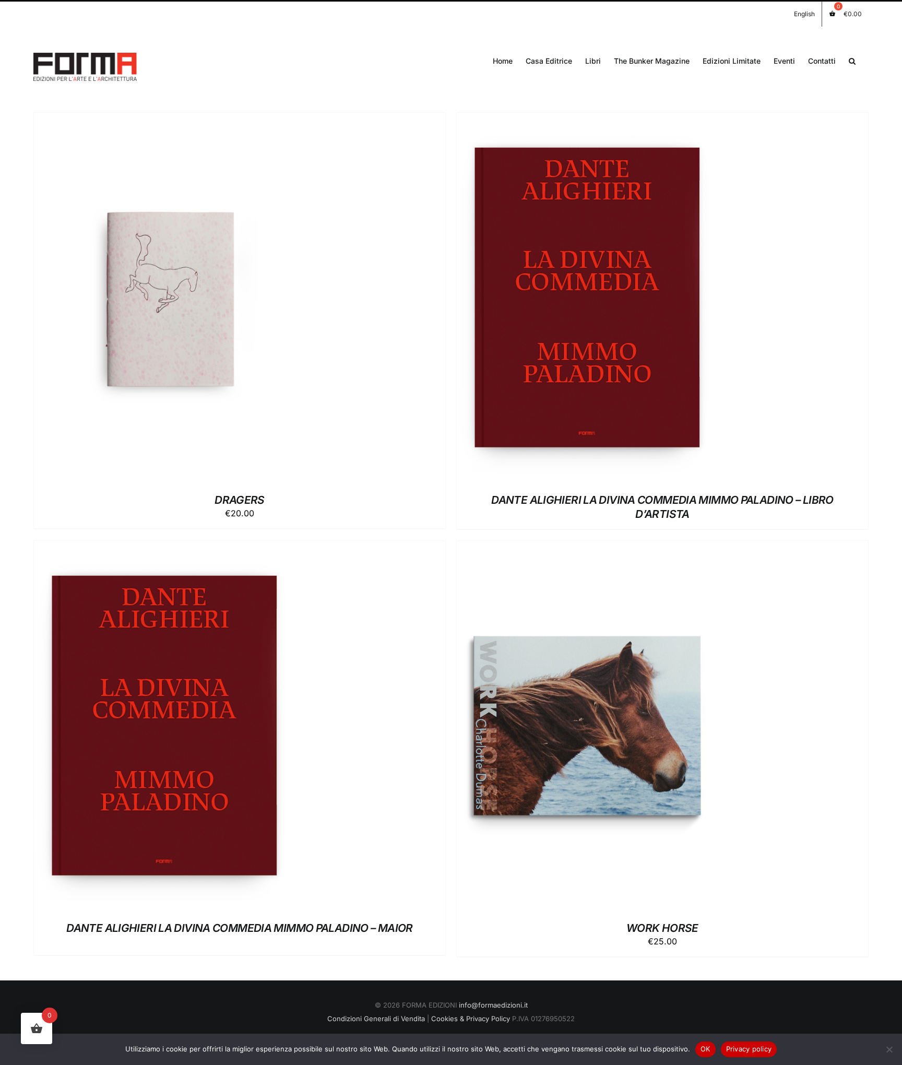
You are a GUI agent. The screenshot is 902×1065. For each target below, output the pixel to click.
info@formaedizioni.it (493, 1005)
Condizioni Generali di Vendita (376, 1018)
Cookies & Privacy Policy (470, 1018)
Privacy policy (749, 1049)
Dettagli (216, 299)
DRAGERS (240, 499)
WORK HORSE (662, 927)
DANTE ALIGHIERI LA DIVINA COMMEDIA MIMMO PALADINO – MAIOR (239, 927)
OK (705, 1049)
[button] (852, 60)
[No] (889, 1049)
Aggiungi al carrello (138, 299)
